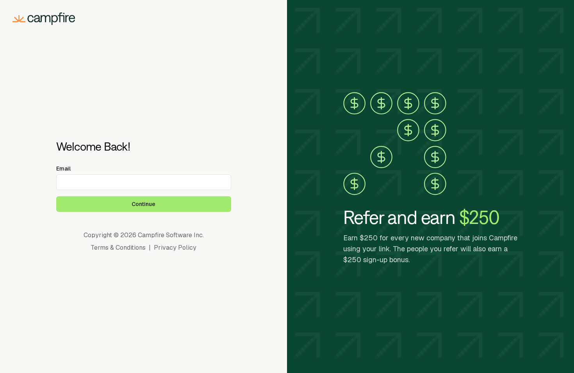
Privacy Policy (175, 247)
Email (63, 168)
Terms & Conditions (118, 247)
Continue (143, 204)
